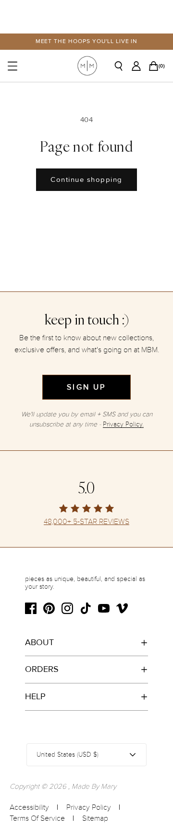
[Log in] (139, 66)
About (39, 642)
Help (35, 696)
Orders (42, 669)
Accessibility (29, 807)
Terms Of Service (37, 818)
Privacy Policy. (123, 424)
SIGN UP (86, 387)
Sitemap (95, 818)
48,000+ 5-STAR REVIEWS (86, 522)
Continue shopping (86, 179)
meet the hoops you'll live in (87, 41)
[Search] (122, 66)
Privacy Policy (88, 807)
